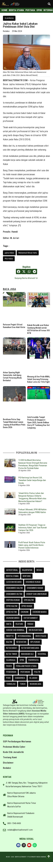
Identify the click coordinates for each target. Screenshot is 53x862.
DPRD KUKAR (26, 606)
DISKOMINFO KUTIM (14, 594)
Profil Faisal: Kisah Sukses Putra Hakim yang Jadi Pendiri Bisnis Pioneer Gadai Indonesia (31, 545)
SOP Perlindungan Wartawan (17, 741)
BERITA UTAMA (12, 576)
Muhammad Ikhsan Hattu (27, 253)
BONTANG (27, 576)
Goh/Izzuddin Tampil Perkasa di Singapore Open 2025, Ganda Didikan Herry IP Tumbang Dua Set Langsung (38, 422)
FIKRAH (30, 624)
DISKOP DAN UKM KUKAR (36, 594)
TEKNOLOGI (10, 684)
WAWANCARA (35, 684)
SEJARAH (33, 678)
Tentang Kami (10, 757)
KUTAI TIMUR (11, 654)
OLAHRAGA (9, 18)
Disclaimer (8, 762)
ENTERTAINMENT (31, 618)
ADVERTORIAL (12, 570)
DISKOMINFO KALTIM (14, 588)
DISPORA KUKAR (13, 600)
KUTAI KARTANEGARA (30, 648)
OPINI (22, 660)
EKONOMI (24, 612)
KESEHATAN (21, 642)
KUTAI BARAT (11, 648)
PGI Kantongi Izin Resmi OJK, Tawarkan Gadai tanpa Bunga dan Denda (32, 480)
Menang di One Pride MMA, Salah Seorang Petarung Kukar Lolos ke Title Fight (38, 379)
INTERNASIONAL (24, 636)
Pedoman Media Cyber (14, 746)
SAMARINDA (20, 678)
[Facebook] (18, 845)
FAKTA (8, 624)
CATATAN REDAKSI (13, 582)
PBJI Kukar (9, 259)
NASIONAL (42, 654)
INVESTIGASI (40, 636)
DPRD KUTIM (11, 612)
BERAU (39, 570)
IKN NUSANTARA (35, 630)
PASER (9, 666)
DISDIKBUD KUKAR (33, 582)
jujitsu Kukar (9, 253)
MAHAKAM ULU (27, 654)
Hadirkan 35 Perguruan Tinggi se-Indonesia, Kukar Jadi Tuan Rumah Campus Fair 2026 (32, 527)
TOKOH (22, 684)
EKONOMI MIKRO (12, 618)
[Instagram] (24, 845)
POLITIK (37, 672)
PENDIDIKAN (11, 672)
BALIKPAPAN (27, 570)
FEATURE (19, 624)
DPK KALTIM (29, 600)
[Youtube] (29, 845)
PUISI (8, 678)
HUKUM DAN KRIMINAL (15, 630)
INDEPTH (10, 636)
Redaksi (7, 768)
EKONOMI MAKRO (40, 612)
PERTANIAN (25, 672)
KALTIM (9, 642)
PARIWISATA (33, 660)
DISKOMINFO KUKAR (35, 588)
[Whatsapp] (35, 845)
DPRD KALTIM (11, 606)
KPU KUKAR (35, 642)
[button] (49, 3)
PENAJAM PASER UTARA (26, 666)
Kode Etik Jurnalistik (13, 752)
